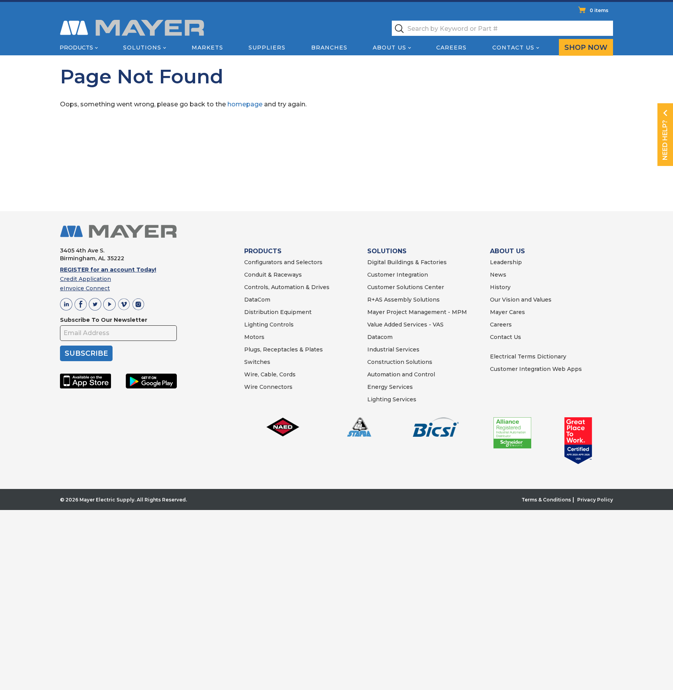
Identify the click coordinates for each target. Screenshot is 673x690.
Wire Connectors (268, 386)
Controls (281, 324)
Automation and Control (401, 374)
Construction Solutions (399, 361)
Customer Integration (397, 274)
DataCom (257, 299)
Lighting (256, 324)
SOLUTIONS (387, 251)
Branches (329, 47)
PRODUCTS (263, 251)
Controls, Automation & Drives (286, 287)
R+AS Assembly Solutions (403, 299)
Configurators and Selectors (283, 262)
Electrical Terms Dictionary (528, 356)
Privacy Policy (595, 500)
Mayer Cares (507, 312)
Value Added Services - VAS (405, 324)
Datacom (380, 337)
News (498, 274)
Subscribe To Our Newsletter (103, 319)
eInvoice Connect (85, 288)
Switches (257, 361)
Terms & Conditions (546, 500)
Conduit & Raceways (273, 274)
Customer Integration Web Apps (536, 368)
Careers (451, 47)
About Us (389, 47)
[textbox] (502, 28)
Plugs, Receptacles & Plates (283, 349)
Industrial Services (393, 349)
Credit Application (85, 278)
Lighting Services (391, 399)
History (500, 287)
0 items (599, 10)
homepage (245, 104)
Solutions (142, 47)
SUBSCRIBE (86, 353)
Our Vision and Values (520, 299)
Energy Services (390, 386)
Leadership (506, 262)
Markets (207, 47)
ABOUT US (507, 251)
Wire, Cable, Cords (270, 374)
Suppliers (266, 47)
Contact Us (513, 47)
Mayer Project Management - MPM (417, 312)
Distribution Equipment (278, 312)
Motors (254, 337)
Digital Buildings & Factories (407, 262)
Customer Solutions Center (405, 287)
